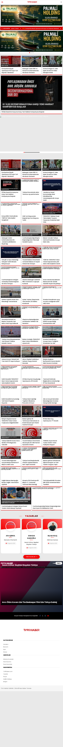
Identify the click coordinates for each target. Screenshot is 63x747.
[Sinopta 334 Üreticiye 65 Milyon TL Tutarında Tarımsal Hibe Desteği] (32, 473)
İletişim (5, 681)
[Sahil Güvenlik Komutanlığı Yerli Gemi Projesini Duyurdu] (11, 391)
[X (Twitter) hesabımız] (42, 616)
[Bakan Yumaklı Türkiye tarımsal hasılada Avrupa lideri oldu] (52, 230)
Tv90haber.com (7, 671)
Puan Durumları (7, 664)
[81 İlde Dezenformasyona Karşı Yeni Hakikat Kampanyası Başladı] (31, 93)
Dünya (5, 652)
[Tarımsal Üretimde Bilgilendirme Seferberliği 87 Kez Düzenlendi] (52, 371)
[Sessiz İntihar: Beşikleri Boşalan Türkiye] (31, 567)
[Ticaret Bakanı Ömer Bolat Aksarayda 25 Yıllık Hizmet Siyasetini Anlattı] (32, 433)
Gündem (5, 644)
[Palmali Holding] (31, 41)
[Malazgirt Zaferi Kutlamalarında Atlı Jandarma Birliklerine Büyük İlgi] (11, 230)
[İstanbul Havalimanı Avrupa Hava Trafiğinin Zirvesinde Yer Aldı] (52, 332)
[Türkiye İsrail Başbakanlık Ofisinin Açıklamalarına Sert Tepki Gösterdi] (32, 453)
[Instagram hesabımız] (45, 616)
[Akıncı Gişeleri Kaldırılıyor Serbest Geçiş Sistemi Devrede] (32, 351)
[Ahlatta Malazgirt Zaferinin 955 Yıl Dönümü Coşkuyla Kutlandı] (32, 272)
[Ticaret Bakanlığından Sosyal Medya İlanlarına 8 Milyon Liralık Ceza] (11, 453)
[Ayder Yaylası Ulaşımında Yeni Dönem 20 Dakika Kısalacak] (32, 292)
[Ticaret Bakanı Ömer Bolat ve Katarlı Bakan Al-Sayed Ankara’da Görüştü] (32, 252)
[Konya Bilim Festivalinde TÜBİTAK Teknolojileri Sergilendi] (11, 208)
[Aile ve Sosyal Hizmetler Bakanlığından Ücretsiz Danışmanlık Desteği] (52, 391)
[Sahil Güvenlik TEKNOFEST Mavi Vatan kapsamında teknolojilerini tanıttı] (11, 371)
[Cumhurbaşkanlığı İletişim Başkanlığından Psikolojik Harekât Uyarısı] (32, 230)
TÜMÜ (58, 563)
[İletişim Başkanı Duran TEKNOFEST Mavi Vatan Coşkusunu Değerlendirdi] (11, 411)
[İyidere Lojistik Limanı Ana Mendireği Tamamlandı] (11, 292)
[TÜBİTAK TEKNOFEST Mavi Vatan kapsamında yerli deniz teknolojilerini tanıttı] (52, 252)
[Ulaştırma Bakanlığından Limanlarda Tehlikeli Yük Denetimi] (32, 312)
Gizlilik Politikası (7, 679)
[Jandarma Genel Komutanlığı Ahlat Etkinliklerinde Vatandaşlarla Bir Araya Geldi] (52, 185)
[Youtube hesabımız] (48, 616)
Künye (5, 676)
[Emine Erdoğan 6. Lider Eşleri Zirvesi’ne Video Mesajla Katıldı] (52, 61)
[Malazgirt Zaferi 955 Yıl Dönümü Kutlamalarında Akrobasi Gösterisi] (32, 61)
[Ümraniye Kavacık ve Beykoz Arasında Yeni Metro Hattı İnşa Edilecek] (11, 312)
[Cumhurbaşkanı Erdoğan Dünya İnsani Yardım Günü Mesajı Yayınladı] (16, 495)
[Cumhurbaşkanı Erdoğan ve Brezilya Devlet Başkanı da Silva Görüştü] (11, 272)
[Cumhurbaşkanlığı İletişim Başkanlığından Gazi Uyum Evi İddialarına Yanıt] (47, 495)
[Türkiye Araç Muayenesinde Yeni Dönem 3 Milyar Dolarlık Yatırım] (11, 332)
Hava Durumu (7, 662)
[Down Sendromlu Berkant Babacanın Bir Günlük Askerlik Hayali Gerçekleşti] (52, 272)
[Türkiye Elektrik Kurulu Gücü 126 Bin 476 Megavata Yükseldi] (11, 433)
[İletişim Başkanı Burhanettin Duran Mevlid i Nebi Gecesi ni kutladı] (52, 351)
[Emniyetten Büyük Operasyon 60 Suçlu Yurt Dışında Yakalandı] (11, 61)
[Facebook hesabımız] (40, 616)
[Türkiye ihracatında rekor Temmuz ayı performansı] (32, 185)
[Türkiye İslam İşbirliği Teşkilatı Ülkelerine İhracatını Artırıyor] (32, 391)
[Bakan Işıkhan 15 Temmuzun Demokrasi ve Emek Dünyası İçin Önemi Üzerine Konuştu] (32, 411)
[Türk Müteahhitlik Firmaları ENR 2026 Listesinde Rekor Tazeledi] (52, 473)
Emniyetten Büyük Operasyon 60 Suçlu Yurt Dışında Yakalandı (24, 28)
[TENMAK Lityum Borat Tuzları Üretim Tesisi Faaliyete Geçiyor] (52, 433)
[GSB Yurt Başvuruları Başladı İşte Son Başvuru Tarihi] (32, 208)
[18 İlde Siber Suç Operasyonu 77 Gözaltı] (52, 411)
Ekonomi (5, 647)
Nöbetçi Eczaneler (8, 659)
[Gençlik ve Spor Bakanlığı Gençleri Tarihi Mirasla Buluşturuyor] (11, 252)
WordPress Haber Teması (23, 688)
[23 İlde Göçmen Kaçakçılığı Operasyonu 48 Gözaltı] (32, 371)
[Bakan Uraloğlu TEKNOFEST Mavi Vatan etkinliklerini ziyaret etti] (32, 332)
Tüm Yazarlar (31, 557)
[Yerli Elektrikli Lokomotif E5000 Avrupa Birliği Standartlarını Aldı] (52, 312)
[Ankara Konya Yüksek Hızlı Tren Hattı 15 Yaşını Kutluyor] (11, 351)
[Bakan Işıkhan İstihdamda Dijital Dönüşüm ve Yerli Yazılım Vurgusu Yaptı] (52, 453)
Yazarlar (5, 674)
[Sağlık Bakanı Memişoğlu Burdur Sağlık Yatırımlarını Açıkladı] (11, 473)
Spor (4, 649)
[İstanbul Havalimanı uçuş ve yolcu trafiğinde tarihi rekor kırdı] (52, 292)
